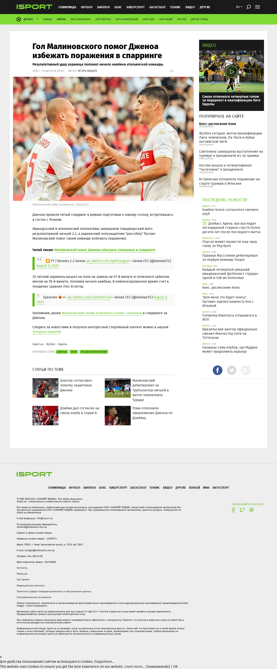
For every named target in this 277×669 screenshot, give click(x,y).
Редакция (22, 573)
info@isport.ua (45, 518)
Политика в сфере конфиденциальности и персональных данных (54, 591)
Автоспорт (221, 487)
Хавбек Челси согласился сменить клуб (230, 211)
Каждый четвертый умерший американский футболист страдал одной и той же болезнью (230, 273)
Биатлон (103, 7)
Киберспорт (136, 7)
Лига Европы (103, 19)
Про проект (23, 579)
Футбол (86, 7)
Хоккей (194, 487)
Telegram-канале (46, 331)
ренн (74, 352)
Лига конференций (127, 19)
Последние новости (224, 200)
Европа (61, 19)
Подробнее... (104, 661)
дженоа (62, 352)
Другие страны (199, 19)
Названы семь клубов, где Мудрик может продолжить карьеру (230, 349)
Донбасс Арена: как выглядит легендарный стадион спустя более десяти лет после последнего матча (231, 227)
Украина (47, 19)
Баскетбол (157, 7)
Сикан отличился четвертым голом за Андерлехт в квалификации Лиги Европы (231, 100)
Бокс (118, 7)
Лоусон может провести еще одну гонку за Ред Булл (229, 243)
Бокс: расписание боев (217, 123)
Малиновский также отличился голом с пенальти (102, 312)
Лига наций (165, 19)
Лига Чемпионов (80, 19)
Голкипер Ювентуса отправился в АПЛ (229, 317)
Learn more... (134, 666)
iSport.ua (37, 344)
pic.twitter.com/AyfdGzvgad (107, 260)
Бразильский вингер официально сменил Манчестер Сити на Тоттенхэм (229, 333)
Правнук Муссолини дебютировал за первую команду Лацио (230, 257)
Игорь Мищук (87, 71)
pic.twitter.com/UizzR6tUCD (89, 297)
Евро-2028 (148, 19)
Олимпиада (67, 7)
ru (238, 7)
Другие (205, 7)
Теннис (175, 7)
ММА (206, 487)
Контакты (22, 568)
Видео (209, 45)
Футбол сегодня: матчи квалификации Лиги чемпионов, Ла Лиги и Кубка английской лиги (230, 137)
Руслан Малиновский (93, 352)
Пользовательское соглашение (34, 597)
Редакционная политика (30, 585)
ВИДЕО (190, 7)
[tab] (217, 370)
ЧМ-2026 (181, 19)
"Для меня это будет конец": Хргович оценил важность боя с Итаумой (228, 301)
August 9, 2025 (48, 265)
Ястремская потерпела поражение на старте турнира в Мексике (229, 181)
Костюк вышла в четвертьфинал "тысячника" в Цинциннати (225, 167)
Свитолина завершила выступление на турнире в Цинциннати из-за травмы (231, 153)
